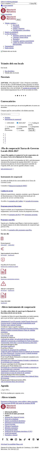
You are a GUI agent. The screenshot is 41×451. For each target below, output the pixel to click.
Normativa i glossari (11, 435)
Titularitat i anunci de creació (22, 35)
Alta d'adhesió (5, 376)
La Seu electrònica (11, 34)
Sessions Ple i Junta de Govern (14, 417)
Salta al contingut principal (9, 1)
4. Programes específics (33, 127)
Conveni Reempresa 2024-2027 (27, 342)
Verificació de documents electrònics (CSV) (18, 431)
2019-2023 (10, 123)
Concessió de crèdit (7, 335)
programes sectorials (31, 215)
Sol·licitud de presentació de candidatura (13, 350)
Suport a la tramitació (11, 32)
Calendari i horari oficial (20, 37)
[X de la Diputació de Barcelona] (7, 441)
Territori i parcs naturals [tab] (8, 325)
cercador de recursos (31, 201)
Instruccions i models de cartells (9, 266)
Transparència (9, 46)
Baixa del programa (18, 381)
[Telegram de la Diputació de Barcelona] (29, 441)
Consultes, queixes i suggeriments (23, 41)
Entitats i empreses (18, 28)
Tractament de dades (11, 429)
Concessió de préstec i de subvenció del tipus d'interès (18, 339)
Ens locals (16, 25)
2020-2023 (11, 245)
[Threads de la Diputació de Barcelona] (33, 441)
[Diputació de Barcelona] (8, 12)
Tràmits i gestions (10, 23)
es (5, 7)
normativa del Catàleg (16, 201)
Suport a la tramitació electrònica (15, 421)
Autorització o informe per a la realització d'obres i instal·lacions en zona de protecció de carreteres (16, 372)
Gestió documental (11, 433)
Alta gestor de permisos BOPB (25, 403)
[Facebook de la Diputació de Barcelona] (3, 441)
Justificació (11, 255)
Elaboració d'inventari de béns (28, 328)
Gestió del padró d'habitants (10, 351)
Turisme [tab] (18, 325)
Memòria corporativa (11, 428)
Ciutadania (16, 27)
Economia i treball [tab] (20, 321)
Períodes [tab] (7, 117)
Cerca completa (6, 3)
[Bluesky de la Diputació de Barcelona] (38, 441)
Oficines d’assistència (11, 426)
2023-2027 (22, 123)
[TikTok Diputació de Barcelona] (25, 441)
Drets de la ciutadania (11, 419)
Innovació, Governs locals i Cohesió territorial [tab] (19, 322)
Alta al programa (6, 381)
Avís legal (4, 444)
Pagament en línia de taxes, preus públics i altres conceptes (19, 401)
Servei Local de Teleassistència (10, 355)
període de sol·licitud (29, 88)
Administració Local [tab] (7, 321)
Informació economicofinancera (15, 422)
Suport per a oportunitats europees (10, 279)
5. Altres (21, 130)
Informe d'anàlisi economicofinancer (12, 330)
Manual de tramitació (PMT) (18, 186)
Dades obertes (9, 48)
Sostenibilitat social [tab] (29, 323)
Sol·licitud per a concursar (9, 360)
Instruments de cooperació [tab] (13, 119)
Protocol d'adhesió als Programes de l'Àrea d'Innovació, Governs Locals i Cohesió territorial (20, 352)
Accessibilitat (11, 444)
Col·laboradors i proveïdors (21, 30)
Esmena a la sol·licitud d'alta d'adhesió (22, 376)
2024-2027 (4, 245)
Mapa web (19, 444)
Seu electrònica (9, 71)
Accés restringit (8, 5)
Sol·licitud (4, 255)
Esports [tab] (28, 321)
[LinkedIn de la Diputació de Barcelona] (20, 441)
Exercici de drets (10, 424)
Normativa (16, 39)
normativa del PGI (15, 215)
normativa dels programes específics (20, 230)
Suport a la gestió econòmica (10, 328)
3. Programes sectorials (21, 127)
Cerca (31, 130)
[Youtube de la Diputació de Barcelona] (12, 441)
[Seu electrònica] (6, 14)
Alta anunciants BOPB (8, 403)
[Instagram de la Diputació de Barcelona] (16, 441)
